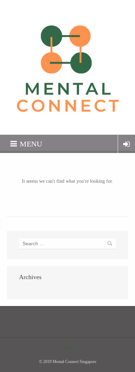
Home (68, 347)
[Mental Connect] (67, 67)
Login (126, 144)
